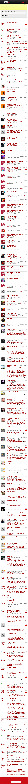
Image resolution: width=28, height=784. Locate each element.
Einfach (10, 360)
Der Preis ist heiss (11, 675)
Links (10, 342)
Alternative (13, 703)
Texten (22, 564)
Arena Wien (22, 492)
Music (9, 332)
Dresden (24, 497)
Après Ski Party (11, 324)
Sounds (12, 334)
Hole (11, 708)
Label (25, 387)
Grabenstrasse (9, 389)
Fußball (15, 394)
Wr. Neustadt (8, 405)
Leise (15, 738)
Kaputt (16, 560)
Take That (21, 707)
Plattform (17, 442)
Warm (18, 504)
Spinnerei (8, 558)
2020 (13, 376)
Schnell (12, 560)
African (15, 646)
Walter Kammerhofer (12, 461)
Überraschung (22, 383)
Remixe (22, 370)
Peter (7, 488)
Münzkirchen (17, 377)
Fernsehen (8, 353)
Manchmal (20, 616)
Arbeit (13, 353)
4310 (20, 687)
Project (12, 375)
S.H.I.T (8, 385)
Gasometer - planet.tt (11, 510)
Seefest (8, 605)
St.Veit (13, 607)
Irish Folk (20, 770)
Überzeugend (13, 615)
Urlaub (10, 465)
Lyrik (12, 496)
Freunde (19, 580)
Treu (7, 559)
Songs (8, 371)
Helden (12, 770)
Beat (24, 342)
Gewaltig (19, 512)
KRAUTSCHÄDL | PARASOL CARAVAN (14, 85)
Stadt (18, 404)
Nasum (20, 563)
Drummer (12, 342)
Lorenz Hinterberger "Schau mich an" (14, 79)
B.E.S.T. (8, 384)
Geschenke (13, 504)
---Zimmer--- (17, 514)
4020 (17, 646)
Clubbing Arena (22, 249)
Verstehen (22, 515)
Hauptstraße (11, 639)
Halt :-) (17, 384)
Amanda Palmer (11, 491)
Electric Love (18, 51)
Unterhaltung (18, 619)
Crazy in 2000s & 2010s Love (12, 296)
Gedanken (21, 523)
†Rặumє (8, 694)
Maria (21, 403)
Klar (20, 590)
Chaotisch (11, 559)
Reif (7, 581)
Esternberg (20, 376)
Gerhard (24, 343)
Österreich (22, 332)
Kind (19, 361)
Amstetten (10, 488)
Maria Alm (23, 405)
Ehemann (12, 617)
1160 (12, 774)
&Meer (19, 403)
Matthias (14, 638)
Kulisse (23, 752)
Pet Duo (12, 335)
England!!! (8, 387)
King (22, 512)
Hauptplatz (17, 592)
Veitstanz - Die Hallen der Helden (12, 765)
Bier (17, 559)
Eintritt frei (10, 171)
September (8, 599)
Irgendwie (17, 360)
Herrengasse (9, 395)
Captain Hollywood (9, 716)
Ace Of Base (10, 706)
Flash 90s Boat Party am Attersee (13, 36)
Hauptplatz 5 (23, 592)
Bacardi (11, 694)
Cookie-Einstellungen (5, 781)
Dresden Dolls (20, 495)
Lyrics (13, 564)
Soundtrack (16, 532)
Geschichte (23, 646)
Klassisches (8, 708)
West (7, 343)
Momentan (8, 374)
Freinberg (22, 377)
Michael (19, 637)
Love (9, 51)
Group (7, 648)
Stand (9, 711)
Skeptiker (10, 590)
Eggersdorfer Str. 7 (22, 489)
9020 (22, 524)
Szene (14, 372)
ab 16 (19, 251)
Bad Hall (16, 472)
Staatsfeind (16, 516)
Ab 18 (9, 251)
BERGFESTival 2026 (12, 22)
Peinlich (12, 702)
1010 (23, 533)
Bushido (9, 508)
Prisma (21, 533)
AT (22, 343)
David (16, 372)
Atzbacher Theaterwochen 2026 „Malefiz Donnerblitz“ (15, 162)
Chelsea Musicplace (10, 115)
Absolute (19, 606)
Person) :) (8, 370)
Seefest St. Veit (10, 603)
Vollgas (24, 606)
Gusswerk (22, 613)
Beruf (24, 433)
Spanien (16, 387)
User (5, 20)
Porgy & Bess (9, 530)
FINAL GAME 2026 (11, 313)
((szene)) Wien (22, 625)
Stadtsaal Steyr (12, 721)
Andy (12, 754)
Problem (21, 599)
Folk (10, 628)
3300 (17, 489)
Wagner (10, 637)
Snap (22, 711)
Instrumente (15, 647)
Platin (13, 513)
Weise (7, 351)
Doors (13, 385)
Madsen (8, 735)
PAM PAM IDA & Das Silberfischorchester (12, 217)
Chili (22, 702)
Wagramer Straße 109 (19, 415)
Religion (22, 709)
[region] (14, 780)
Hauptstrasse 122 (9, 665)
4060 (22, 656)
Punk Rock (14, 739)
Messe (9, 434)
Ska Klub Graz (9, 382)
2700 (10, 425)
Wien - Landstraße (19, 497)
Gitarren (8, 564)
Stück (17, 561)
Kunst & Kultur (18, 362)
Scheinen (8, 523)
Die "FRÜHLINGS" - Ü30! (12, 302)
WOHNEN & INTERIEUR (13, 290)
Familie (8, 465)
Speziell (14, 432)
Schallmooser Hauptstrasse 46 (13, 732)
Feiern (15, 513)
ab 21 (7, 101)
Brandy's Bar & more (11, 326)
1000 (7, 769)
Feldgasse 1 (14, 673)
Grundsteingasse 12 (22, 774)
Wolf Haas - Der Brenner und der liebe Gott (15, 398)
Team (14, 687)
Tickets (12, 26)
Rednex (19, 709)
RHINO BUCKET (11, 339)
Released (19, 561)
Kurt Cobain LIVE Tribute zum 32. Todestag (13, 112)
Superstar (10, 371)
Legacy (11, 564)
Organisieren (21, 433)
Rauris (20, 405)
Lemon (18, 695)
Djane (11, 387)
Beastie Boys (15, 705)
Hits (20, 370)
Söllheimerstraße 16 (22, 620)
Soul (7, 51)
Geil (9, 559)
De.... (20, 773)
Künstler (14, 374)
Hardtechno (16, 385)
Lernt (10, 413)
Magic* (10, 703)
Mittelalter (8, 771)
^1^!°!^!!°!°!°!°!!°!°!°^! (20, 371)
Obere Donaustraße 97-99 (11, 717)
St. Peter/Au (22, 574)
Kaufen (17, 343)
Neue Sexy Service (11, 690)
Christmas (21, 504)
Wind (24, 371)
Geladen (13, 773)
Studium (17, 433)
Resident (8, 336)
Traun (7, 565)
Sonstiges (15, 352)
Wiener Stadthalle (10, 439)
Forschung (23, 442)
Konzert (20, 343)
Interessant (8, 394)
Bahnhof (23, 414)
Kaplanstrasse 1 (9, 680)
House (16, 370)
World (20, 385)
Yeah (17, 394)
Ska (20, 333)
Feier (7, 505)
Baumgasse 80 (14, 497)
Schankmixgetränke (10, 687)
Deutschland (8, 352)
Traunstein (13, 621)
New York (10, 629)
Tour (14, 89)
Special (8, 731)
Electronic (17, 333)
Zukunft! (20, 442)
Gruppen (15, 20)
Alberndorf (17, 639)
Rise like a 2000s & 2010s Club (13, 73)
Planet (24, 672)
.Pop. (11, 70)
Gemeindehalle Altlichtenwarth (12, 315)
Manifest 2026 (10, 67)
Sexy (7, 693)
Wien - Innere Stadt (21, 716)
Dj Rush (15, 334)
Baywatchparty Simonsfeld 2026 (13, 30)
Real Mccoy (13, 715)
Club (7, 171)
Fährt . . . (17, 465)
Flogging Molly (9, 770)
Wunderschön (9, 472)
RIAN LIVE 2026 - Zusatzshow (14, 91)
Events (8, 20)
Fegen (24, 514)
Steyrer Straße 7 (9, 593)
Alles (2, 20)
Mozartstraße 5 (22, 547)
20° (11, 362)
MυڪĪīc (15, 582)
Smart (7, 369)
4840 (10, 673)
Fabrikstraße (22, 567)
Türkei (18, 565)
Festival (11, 51)
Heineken (18, 693)
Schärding (20, 375)
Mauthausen (17, 687)
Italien (12, 333)
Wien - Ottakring (16, 774)
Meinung (11, 374)
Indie (7, 89)
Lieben (16, 618)
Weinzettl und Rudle (12, 743)
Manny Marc (14, 371)
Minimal (13, 384)
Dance (25, 369)
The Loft (8, 298)
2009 (10, 336)
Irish (16, 770)
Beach (14, 51)
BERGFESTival (9, 24)
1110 (25, 516)
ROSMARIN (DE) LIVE (12, 229)
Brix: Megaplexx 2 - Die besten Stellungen (14, 409)
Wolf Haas (9, 357)
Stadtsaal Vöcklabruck (14, 669)
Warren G (20, 712)
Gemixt (8, 334)
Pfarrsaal (8, 635)
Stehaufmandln (10, 651)
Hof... (22, 773)
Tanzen (20, 369)
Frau (20, 746)
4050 (19, 567)
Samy (7, 583)
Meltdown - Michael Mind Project (12, 366)
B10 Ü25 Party (10, 240)
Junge (22, 334)
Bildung (14, 433)
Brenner (17, 405)
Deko (23, 372)
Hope (10, 335)
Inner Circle (19, 711)
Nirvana (21, 703)
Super (19, 559)
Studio (23, 513)
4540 (20, 465)
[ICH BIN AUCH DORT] (26, 23)
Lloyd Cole (9, 623)
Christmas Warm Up (12, 500)
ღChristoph (16, 488)
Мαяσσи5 (13, 591)
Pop (17, 628)
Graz (14, 333)
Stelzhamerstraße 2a (10, 725)
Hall (24, 591)
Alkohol (24, 522)
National (8, 383)
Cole (23, 629)
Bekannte (20, 488)
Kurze (7, 630)
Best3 (8, 429)
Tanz (25, 772)
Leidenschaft (18, 332)
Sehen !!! (17, 361)
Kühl (9, 580)
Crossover (21, 581)
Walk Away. (8, 372)
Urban (17, 709)
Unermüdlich (23, 561)
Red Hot (20, 708)
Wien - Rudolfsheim (20, 434)
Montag (24, 496)
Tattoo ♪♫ (9, 343)
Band (12, 343)
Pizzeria (20, 591)
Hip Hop (20, 583)
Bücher (16, 404)
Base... (10, 715)
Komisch (16, 615)
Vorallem (17, 374)
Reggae (18, 581)
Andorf (24, 375)
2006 (15, 405)
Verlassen (14, 412)
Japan (23, 335)
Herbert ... (22, 590)
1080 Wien (8, 498)
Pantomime (11, 592)
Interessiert (10, 432)
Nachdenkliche (22, 582)
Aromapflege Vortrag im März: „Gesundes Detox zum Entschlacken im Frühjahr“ (14, 131)
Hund (11, 353)
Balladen (9, 646)
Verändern (8, 656)
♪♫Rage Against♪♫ (12, 709)
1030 (8, 497)
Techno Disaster (11, 380)
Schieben (8, 515)
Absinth (8, 773)
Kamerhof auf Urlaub (12, 543)
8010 (12, 336)
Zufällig (8, 415)
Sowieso (19, 413)
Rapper (9, 581)
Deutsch (19, 560)
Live (18, 352)
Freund (8, 618)
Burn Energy (21, 387)
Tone (10, 582)
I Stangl (8, 595)
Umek (15, 335)
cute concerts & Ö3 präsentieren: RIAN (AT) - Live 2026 (14, 105)
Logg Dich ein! (24, 2)
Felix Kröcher (19, 334)
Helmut (8, 639)
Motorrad (12, 671)
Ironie (7, 533)
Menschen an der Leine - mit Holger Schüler (16, 347)
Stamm (14, 648)
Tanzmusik (11, 487)
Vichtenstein (8, 377)
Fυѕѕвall (8, 524)
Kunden (21, 619)
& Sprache (20, 514)
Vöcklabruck (12, 672)
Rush (10, 334)
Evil (14, 560)
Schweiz (10, 565)
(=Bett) (23, 352)
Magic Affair (11, 712)
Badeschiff (11, 700)
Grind (7, 563)
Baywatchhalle (9, 32)
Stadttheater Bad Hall (10, 471)
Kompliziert (8, 746)
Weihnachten (9, 504)
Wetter (22, 361)
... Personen (11, 524)
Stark (15, 342)
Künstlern (10, 655)
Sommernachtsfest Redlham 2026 (11, 61)
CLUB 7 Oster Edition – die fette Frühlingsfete (13, 168)
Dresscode (13, 171)
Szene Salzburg (22, 107)
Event (13, 488)
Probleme (13, 332)
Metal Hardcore (13, 563)
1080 (10, 497)
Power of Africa (11, 642)
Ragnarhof (21, 766)
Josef (10, 638)
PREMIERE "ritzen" (12, 519)
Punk (10, 560)
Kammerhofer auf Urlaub (13, 536)
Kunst (7, 433)
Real (18, 702)
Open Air (17, 70)
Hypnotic (17, 487)
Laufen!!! (11, 370)
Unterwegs (17, 351)
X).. (15, 559)
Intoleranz (12, 583)
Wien (9, 361)
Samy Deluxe (10, 577)
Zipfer (7, 695)
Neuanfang (10, 489)
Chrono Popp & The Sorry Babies (13, 528)
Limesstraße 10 (9, 657)
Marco (7, 333)
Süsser (8, 362)
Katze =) (11, 412)
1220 (15, 415)
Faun (13, 771)
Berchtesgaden (9, 621)
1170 (24, 754)
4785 (20, 377)
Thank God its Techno (12, 329)
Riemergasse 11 (9, 534)
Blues (9, 70)
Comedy (9, 89)
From (11, 567)
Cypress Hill (20, 705)
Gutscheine (22, 251)
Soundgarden (9, 707)
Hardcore (22, 559)
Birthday (18, 715)
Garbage (18, 706)
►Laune (10, 415)
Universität (10, 647)
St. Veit (11, 607)
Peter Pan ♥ (15, 489)
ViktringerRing (9, 525)
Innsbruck (8, 739)
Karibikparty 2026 (11, 54)
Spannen (18, 618)
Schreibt (11, 403)
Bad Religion (23, 704)
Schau (25, 504)
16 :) (14, 375)
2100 (23, 376)
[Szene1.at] (6, 2)
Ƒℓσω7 (8, 496)
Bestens (8, 654)
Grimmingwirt (22, 400)
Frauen (8, 671)
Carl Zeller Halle (9, 572)
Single (12, 369)
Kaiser (8, 638)
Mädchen (14, 616)
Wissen (16, 512)
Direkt (7, 432)
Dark (10, 383)
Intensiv (8, 522)
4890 (23, 664)
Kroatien (13, 387)
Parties (15, 713)
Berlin (18, 372)
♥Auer (7, 620)
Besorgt (12, 581)
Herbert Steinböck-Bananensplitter (11, 587)
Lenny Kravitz (14, 706)
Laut (14, 559)
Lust (11, 414)
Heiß (12, 679)
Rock (7, 70)
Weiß (14, 360)
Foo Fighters (10, 704)
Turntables (21, 487)
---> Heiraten (22, 647)
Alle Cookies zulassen (15, 781)
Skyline (19, 515)
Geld (20, 772)
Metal (11, 561)
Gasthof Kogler (21, 660)
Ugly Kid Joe (15, 707)
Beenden (11, 648)
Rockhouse (9, 88)
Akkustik (10, 630)
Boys (14, 712)
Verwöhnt (16, 654)
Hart (7, 332)
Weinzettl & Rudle (11, 667)
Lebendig (19, 615)
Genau (12, 360)
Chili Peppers (13, 711)
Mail (23, 591)
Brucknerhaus (9, 644)
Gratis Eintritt (11, 101)
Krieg (15, 565)
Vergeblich (20, 516)
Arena (24, 495)
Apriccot (8, 685)
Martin (23, 618)
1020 (25, 716)
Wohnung (12, 413)
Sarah (22, 369)
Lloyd (13, 630)
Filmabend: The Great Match (14, 391)
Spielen (16, 353)
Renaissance (23, 771)
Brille (9, 583)
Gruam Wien (21, 410)
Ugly (20, 702)
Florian (18, 713)
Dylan (22, 628)
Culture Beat (22, 715)
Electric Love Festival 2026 (12, 42)
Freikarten (12, 251)
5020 (15, 362)
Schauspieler (21, 522)
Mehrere (10, 404)
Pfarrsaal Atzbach (10, 164)
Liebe (7, 360)
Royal (24, 488)
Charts (18, 370)
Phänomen (21, 672)
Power (15, 645)
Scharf (17, 616)
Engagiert (16, 580)
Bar (19, 547)
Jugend (20, 513)
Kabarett (21, 404)
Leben (14, 361)
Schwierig (12, 746)
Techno (10, 333)
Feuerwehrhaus (22, 62)
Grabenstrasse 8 (16, 336)
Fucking (8, 495)
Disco (11, 220)
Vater (10, 362)
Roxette (12, 705)
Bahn (20, 771)
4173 (8, 607)
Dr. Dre (14, 708)
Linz (11, 385)
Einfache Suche (5, 15)
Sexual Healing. (9, 713)
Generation (21, 374)
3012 (15, 505)
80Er (12, 628)
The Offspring (17, 704)
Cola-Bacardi (14, 695)
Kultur (23, 432)
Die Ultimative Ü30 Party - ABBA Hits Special (11, 247)
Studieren (17, 414)
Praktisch (10, 731)
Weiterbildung (9, 442)
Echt (14, 746)
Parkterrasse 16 (18, 505)
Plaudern (17, 772)
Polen (24, 619)
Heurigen (16, 655)
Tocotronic (17, 739)
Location (11, 20)
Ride (17, 375)
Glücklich (13, 654)
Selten (8, 413)
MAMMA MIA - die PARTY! (11, 98)
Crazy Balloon (10, 156)
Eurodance (17, 708)
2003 (14, 631)
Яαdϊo (7, 404)
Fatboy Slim (8, 705)
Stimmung (8, 487)
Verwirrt (8, 590)
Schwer (18, 645)
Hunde (18, 353)
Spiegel (13, 514)
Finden (20, 352)
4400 (24, 724)
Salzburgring (21, 43)
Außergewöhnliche (9, 619)
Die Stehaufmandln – (12, 719)
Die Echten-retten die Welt (13, 751)
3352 (19, 574)
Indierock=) (21, 739)
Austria (17, 335)
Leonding (19, 656)
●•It (13, 370)
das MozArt (23, 544)
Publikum (19, 524)
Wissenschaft (11, 433)
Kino (23, 394)
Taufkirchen (13, 377)
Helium (10, 773)
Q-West (8, 341)
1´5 (22, 402)
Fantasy (22, 772)
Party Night (9, 125)
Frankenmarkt (20, 664)
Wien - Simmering (20, 630)
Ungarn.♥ (13, 388)
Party (9, 369)
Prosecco (10, 695)
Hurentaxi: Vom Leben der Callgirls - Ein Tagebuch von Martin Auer (14, 611)
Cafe (12, 574)
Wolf (7, 361)
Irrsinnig (8, 403)
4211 (14, 639)
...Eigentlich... (22, 351)
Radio (22, 333)
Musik (7, 606)
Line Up (9, 26)
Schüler (17, 582)
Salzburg (12, 352)
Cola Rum (22, 694)
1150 (7, 434)
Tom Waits (14, 628)
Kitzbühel (12, 405)
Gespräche (16, 671)
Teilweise (22, 645)
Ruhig (7, 580)
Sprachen (13, 404)
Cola (21, 693)
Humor (23, 616)
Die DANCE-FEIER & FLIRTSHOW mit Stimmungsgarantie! (12, 119)
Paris (25, 413)
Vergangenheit (16, 583)
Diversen (14, 567)
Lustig (10, 654)
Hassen (21, 565)
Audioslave (21, 486)
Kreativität (18, 496)
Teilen (13, 415)
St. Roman (16, 376)
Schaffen (8, 516)
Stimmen (18, 647)
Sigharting (10, 376)
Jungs (24, 564)
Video (11, 372)
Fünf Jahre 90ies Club (12, 698)
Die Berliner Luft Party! (13, 278)
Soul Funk (19, 532)
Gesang (22, 563)
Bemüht (8, 679)
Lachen (20, 654)
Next (24, 374)
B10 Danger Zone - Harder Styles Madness (13, 138)
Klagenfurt (16, 522)
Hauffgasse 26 (9, 631)
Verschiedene (16, 771)
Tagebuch (10, 618)
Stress (14, 523)
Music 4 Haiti (10, 483)
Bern (13, 505)
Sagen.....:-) (14, 515)
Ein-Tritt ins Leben (11, 633)
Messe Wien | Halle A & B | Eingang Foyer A (14, 292)
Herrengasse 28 (13, 395)
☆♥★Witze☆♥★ (20, 655)
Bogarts (8, 320)
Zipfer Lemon (18, 694)
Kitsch (16, 711)
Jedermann (9, 127)
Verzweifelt (8, 412)
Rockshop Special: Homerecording (15, 727)
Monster (10, 496)
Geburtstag (23, 713)
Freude (16, 504)
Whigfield (23, 712)
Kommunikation (22, 353)
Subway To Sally (18, 769)
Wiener (24, 360)
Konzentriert (16, 524)
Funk (9, 220)
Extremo (14, 772)
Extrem (8, 702)
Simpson (16, 754)
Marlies (17, 638)
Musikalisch (12, 580)
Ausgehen (13, 414)
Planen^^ (12, 442)
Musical (12, 646)
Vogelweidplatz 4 (13, 434)
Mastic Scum (10, 556)
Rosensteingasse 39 (10, 755)
